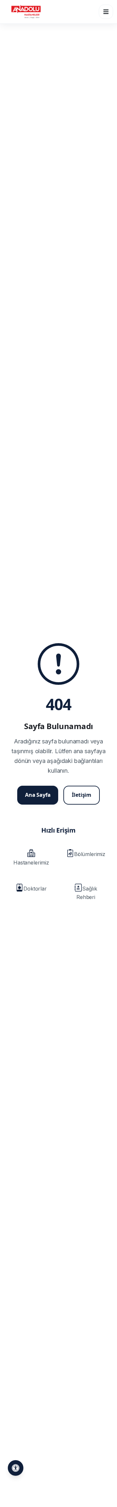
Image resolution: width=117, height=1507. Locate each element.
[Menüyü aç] (106, 12)
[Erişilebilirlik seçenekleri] (15, 1468)
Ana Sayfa (38, 794)
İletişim (81, 794)
